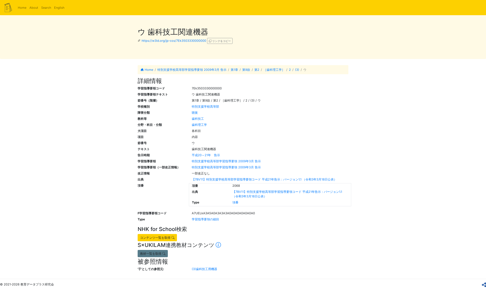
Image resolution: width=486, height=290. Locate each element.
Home (22, 7)
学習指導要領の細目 (205, 219)
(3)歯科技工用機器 (204, 269)
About (33, 7)
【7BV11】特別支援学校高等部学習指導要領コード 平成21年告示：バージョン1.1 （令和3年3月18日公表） (264, 179)
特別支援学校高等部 (205, 106)
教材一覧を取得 (151, 253)
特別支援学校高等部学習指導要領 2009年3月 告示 (191, 70)
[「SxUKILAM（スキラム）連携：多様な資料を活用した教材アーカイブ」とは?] (218, 245)
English (59, 7)
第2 (256, 70)
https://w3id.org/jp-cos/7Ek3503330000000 (174, 41)
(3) (297, 70)
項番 (235, 202)
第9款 (246, 70)
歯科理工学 (199, 125)
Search (46, 7)
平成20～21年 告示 (206, 155)
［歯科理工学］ (274, 70)
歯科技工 (198, 119)
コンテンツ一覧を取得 (155, 238)
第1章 (234, 70)
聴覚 (195, 112)
